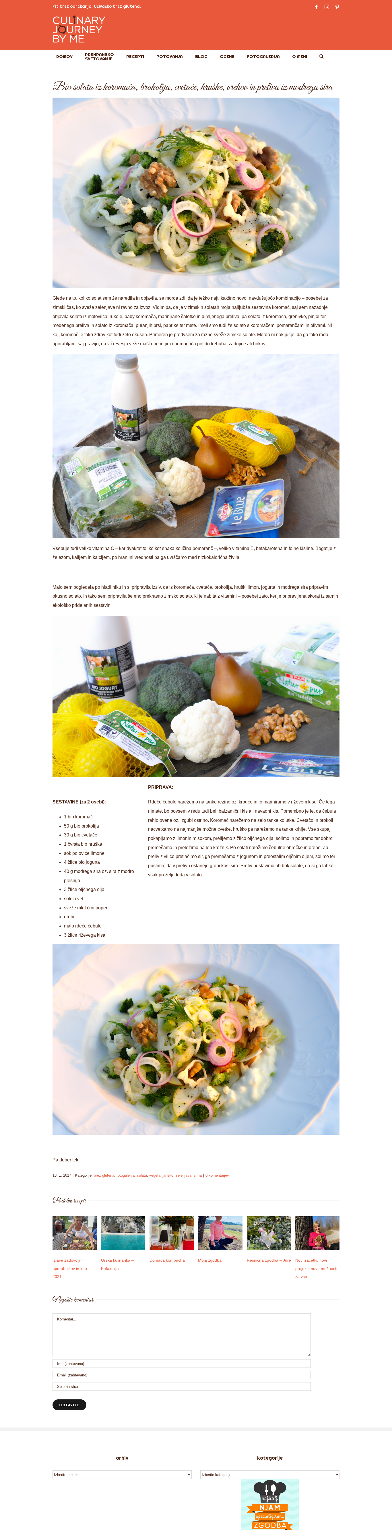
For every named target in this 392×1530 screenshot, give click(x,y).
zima (198, 1175)
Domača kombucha (167, 1260)
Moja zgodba (210, 1260)
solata (142, 1175)
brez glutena (104, 1175)
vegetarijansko (161, 1175)
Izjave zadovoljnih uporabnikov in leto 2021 (70, 1268)
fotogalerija (126, 1175)
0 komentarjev (217, 1175)
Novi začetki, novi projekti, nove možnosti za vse (316, 1268)
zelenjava (183, 1175)
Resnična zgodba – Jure (269, 1260)
